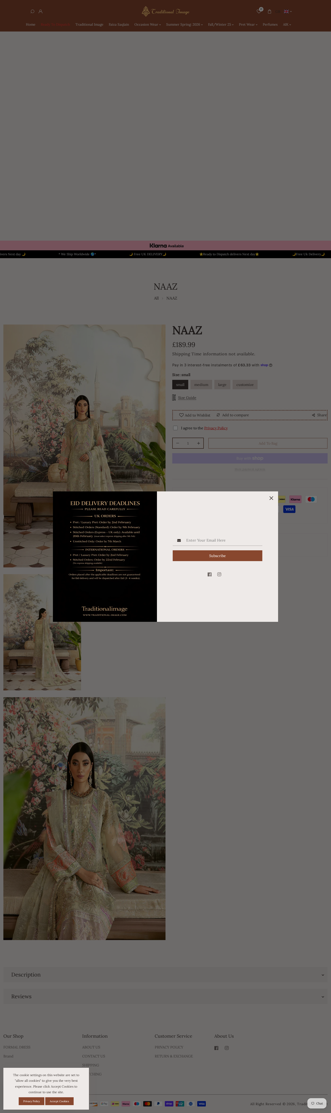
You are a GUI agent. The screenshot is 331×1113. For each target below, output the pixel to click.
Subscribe (217, 555)
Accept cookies (59, 1101)
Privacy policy (31, 1101)
